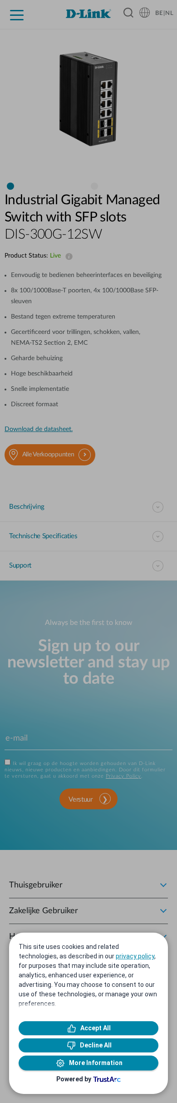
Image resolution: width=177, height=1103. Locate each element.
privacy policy (135, 956)
